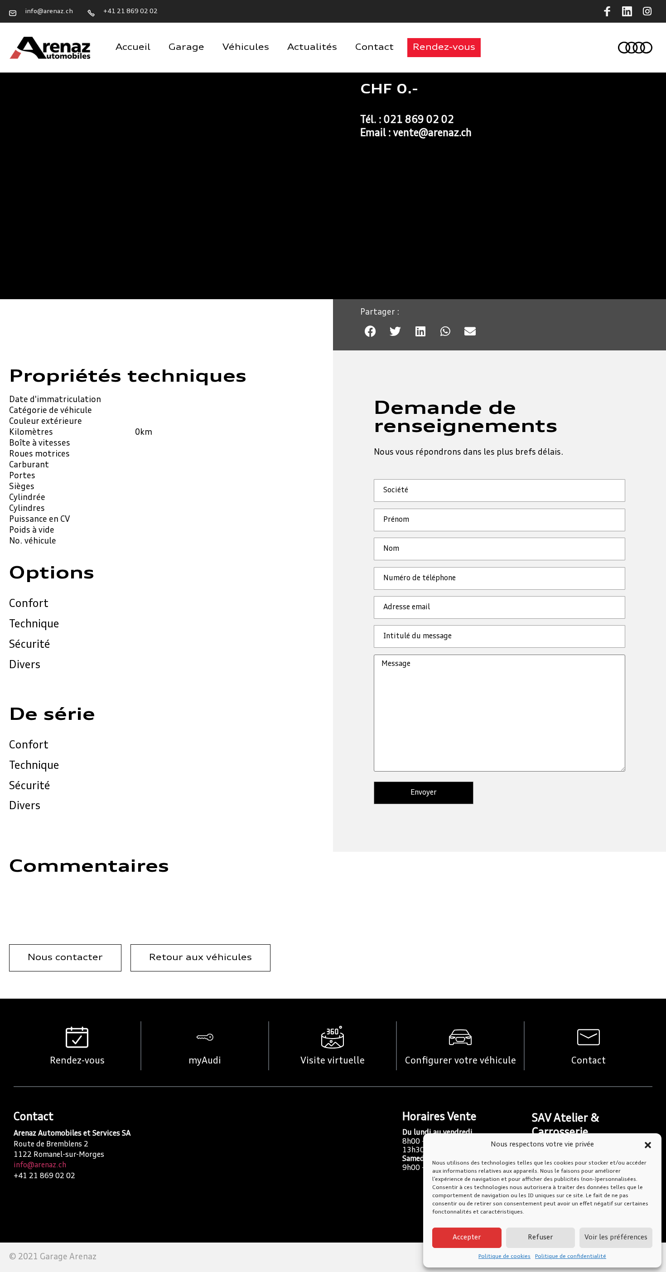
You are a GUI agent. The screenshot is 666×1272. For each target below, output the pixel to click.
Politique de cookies (504, 1256)
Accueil (133, 48)
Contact (374, 48)
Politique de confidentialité (570, 1256)
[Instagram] (647, 11)
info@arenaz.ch (40, 1165)
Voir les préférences (615, 1237)
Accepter (467, 1237)
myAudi (204, 1061)
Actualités (312, 48)
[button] (647, 1145)
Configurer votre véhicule (460, 1061)
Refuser (540, 1237)
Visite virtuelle (332, 1061)
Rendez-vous (77, 1061)
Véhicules (245, 48)
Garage (186, 48)
